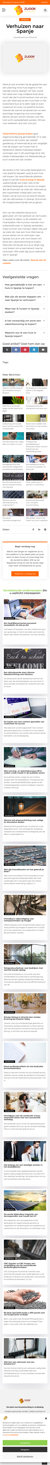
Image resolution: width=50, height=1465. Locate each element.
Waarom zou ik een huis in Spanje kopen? (25, 334)
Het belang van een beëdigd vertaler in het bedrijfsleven (23, 1166)
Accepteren (25, 1443)
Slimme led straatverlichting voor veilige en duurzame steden (23, 821)
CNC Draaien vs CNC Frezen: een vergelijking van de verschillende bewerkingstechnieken (20, 1265)
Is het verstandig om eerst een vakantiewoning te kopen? (25, 322)
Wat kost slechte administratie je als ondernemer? (10, 502)
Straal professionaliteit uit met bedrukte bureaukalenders (23, 1067)
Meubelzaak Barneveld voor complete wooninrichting (35, 502)
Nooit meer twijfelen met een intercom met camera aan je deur (36, 426)
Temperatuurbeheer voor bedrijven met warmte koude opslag (23, 969)
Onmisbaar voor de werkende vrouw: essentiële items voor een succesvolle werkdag (22, 1117)
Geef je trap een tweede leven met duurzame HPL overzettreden (13, 426)
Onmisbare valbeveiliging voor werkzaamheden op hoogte (19, 920)
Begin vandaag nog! (25, 546)
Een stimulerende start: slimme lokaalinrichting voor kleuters (12, 484)
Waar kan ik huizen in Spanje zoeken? (25, 310)
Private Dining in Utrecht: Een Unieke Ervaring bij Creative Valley (22, 1018)
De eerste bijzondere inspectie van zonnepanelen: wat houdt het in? (21, 1215)
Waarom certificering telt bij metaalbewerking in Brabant (13, 390)
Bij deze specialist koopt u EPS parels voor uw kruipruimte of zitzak (24, 1314)
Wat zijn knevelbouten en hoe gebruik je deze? (24, 870)
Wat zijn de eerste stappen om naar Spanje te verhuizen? (25, 298)
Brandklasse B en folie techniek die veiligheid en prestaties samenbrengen (13, 466)
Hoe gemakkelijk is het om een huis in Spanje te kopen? (25, 286)
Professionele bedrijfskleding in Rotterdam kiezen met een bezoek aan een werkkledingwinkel (36, 446)
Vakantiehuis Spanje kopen (18, 133)
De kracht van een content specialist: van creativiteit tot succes (24, 722)
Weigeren (25, 1450)
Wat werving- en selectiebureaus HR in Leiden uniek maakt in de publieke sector (24, 772)
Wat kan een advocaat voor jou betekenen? (19, 1363)
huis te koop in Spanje (32, 179)
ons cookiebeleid (11, 1435)
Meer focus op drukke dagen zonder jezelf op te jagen (13, 408)
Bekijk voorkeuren (25, 1456)
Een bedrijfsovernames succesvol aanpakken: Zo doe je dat (36, 466)
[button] (46, 1418)
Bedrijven (25, 19)
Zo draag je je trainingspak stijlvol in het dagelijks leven (36, 390)
